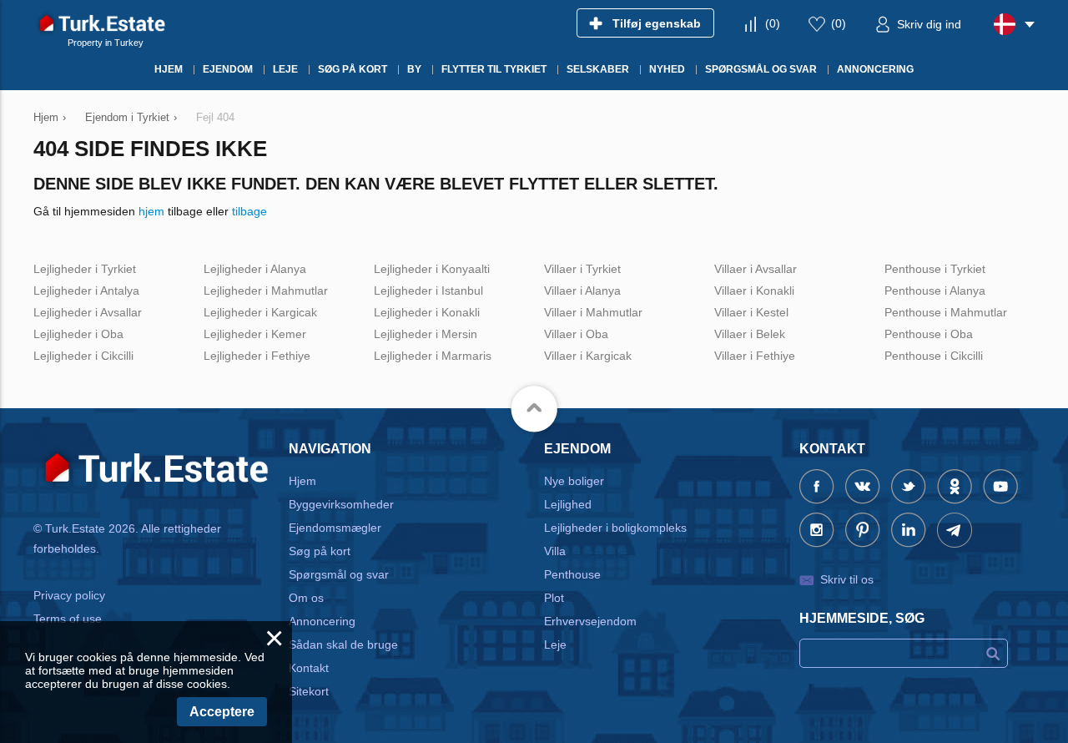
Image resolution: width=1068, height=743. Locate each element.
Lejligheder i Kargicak (260, 312)
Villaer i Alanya (582, 290)
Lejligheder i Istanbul (428, 290)
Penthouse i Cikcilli (933, 355)
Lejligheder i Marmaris (432, 355)
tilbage (249, 211)
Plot (554, 597)
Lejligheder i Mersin (425, 334)
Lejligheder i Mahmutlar (266, 290)
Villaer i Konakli (754, 290)
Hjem (302, 481)
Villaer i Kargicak (588, 355)
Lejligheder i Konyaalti (432, 268)
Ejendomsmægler (335, 527)
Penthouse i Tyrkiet (934, 268)
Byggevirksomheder (341, 504)
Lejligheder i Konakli (427, 312)
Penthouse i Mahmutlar (945, 312)
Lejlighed (568, 504)
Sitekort (309, 691)
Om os (306, 597)
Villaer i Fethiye (754, 355)
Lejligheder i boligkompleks (615, 527)
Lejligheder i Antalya (86, 290)
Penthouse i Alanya (934, 290)
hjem (151, 211)
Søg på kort (319, 551)
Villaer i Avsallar (755, 268)
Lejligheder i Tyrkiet (84, 268)
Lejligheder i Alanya (255, 268)
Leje (555, 644)
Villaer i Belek (749, 334)
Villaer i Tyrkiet (582, 268)
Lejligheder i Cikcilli (83, 355)
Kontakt (309, 668)
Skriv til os (847, 579)
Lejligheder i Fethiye (257, 355)
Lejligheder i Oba (78, 334)
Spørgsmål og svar (339, 574)
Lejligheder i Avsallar (87, 312)
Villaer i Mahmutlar (593, 312)
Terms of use (67, 618)
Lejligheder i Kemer (255, 334)
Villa (555, 551)
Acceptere (221, 712)
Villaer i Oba (576, 334)
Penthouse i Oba (928, 334)
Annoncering (322, 621)
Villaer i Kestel (751, 312)
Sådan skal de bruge (343, 644)
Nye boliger (574, 481)
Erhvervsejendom (590, 621)
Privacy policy (69, 595)
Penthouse (572, 574)
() (772, 23)
